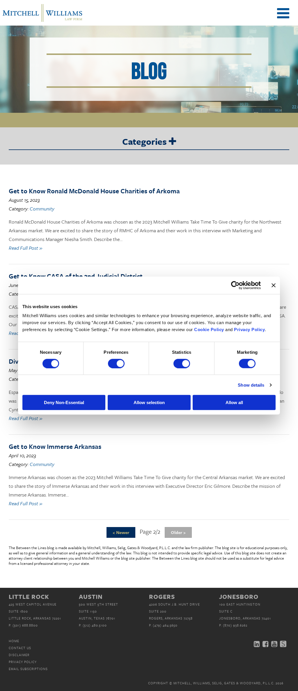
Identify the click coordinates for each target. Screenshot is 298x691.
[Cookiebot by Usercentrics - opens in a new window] (235, 285)
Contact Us (20, 647)
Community (42, 208)
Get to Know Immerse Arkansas (55, 446)
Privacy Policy (23, 661)
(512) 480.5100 (95, 625)
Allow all (234, 402)
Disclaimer (19, 654)
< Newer (121, 532)
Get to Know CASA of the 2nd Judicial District (76, 276)
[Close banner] (274, 285)
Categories (145, 142)
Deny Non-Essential (64, 402)
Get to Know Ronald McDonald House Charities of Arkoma (94, 191)
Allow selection (149, 402)
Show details (251, 384)
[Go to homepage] (42, 21)
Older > (178, 532)
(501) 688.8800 (25, 625)
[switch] (116, 363)
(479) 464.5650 (165, 625)
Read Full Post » (25, 247)
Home (14, 640)
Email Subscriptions (28, 668)
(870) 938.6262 (235, 625)
